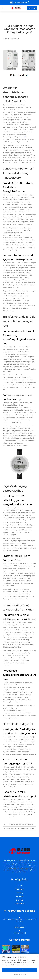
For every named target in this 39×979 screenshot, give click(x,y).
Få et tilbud (32, 8)
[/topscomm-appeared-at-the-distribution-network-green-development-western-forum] (6, 949)
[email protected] (20, 2)
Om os (20, 885)
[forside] (16, 8)
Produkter (19, 889)
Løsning (19, 893)
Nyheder (20, 896)
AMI (29, 110)
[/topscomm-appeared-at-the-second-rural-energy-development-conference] (16, 949)
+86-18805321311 (19, 927)
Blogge (19, 900)
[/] (19, 851)
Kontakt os (19, 904)
